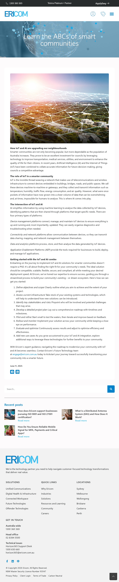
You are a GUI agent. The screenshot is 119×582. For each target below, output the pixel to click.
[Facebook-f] (7, 561)
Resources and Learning (53, 503)
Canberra (81, 508)
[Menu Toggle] (112, 14)
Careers (45, 513)
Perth (79, 513)
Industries (46, 493)
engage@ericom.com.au (25, 354)
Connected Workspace (17, 498)
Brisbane (81, 503)
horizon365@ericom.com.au (20, 552)
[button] (12, 372)
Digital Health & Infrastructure (21, 493)
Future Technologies (16, 503)
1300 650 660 (13, 549)
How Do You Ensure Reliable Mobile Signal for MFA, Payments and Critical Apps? (37, 430)
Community (47, 508)
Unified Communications (18, 488)
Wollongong (83, 498)
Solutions (46, 498)
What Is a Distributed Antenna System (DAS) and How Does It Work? (91, 414)
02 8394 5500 (13, 537)
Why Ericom (47, 488)
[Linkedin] (12, 561)
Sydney (80, 488)
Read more (23, 420)
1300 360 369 (13, 528)
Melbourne (82, 493)
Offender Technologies (17, 508)
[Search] (111, 389)
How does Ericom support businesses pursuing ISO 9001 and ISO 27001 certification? (37, 414)
